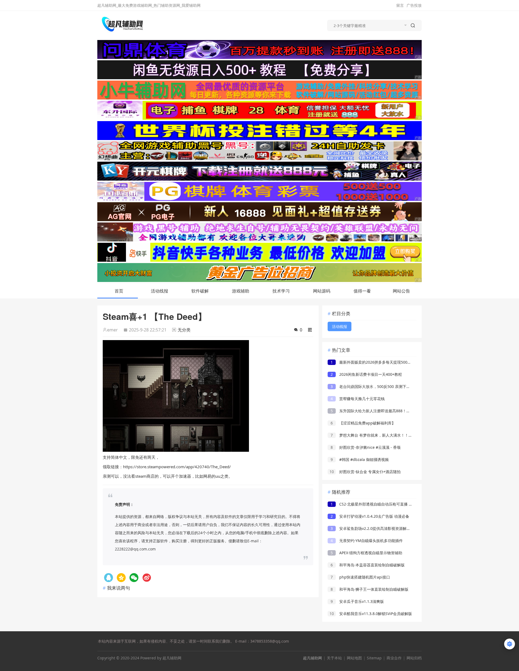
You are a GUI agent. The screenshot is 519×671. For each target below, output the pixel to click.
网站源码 (321, 291)
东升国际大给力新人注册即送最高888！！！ (372, 410)
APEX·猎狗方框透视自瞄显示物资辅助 (366, 552)
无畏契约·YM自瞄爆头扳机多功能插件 (367, 540)
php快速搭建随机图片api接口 (360, 577)
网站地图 (354, 657)
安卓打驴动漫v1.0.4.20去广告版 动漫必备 (370, 516)
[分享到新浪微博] (146, 577)
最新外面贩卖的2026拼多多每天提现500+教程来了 (378, 362)
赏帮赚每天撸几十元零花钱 (358, 398)
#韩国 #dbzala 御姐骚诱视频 (360, 459)
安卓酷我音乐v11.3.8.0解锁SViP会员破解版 (371, 613)
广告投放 (414, 5)
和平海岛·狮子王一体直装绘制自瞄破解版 (369, 589)
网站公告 (401, 291)
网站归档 (414, 657)
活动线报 (159, 291)
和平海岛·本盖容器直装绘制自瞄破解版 (368, 564)
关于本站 (334, 657)
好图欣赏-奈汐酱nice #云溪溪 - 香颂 (366, 447)
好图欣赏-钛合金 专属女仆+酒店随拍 (365, 471)
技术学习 (281, 291)
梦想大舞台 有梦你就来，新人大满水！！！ (371, 435)
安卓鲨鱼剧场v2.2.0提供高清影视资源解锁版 (372, 528)
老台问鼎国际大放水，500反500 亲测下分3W (373, 386)
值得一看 (362, 291)
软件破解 (200, 291)
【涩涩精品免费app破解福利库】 (363, 423)
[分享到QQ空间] (108, 577)
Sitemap (374, 657)
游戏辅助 (240, 291)
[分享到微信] (133, 577)
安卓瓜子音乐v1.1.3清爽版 (357, 601)
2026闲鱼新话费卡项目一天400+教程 (366, 374)
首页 (119, 291)
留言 (400, 5)
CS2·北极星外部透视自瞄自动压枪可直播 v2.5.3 (375, 504)
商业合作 (394, 657)
